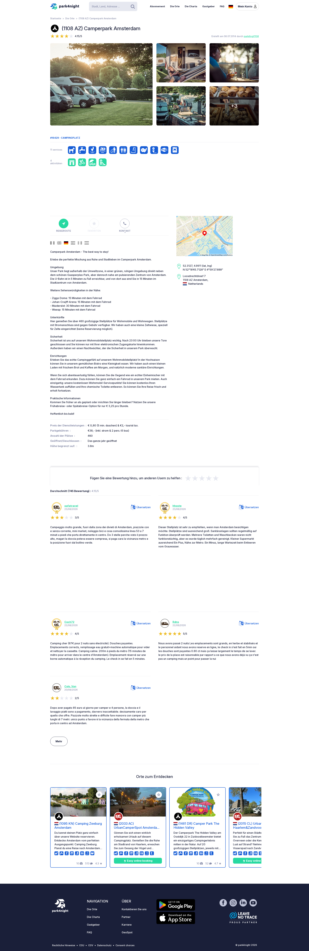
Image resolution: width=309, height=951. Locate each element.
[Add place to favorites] (99, 794)
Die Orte (175, 6)
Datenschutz (104, 945)
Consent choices (125, 945)
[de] (231, 6)
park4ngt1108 (251, 36)
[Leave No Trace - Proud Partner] (243, 917)
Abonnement (157, 6)
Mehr (59, 741)
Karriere (127, 924)
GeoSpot (127, 932)
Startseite (55, 18)
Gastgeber (208, 6)
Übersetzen (143, 507)
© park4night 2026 (246, 945)
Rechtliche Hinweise (63, 945)
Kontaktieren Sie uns (134, 909)
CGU (81, 945)
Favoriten (94, 230)
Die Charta (191, 6)
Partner (126, 917)
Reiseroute (63, 230)
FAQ (222, 6)
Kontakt (125, 230)
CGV (90, 945)
